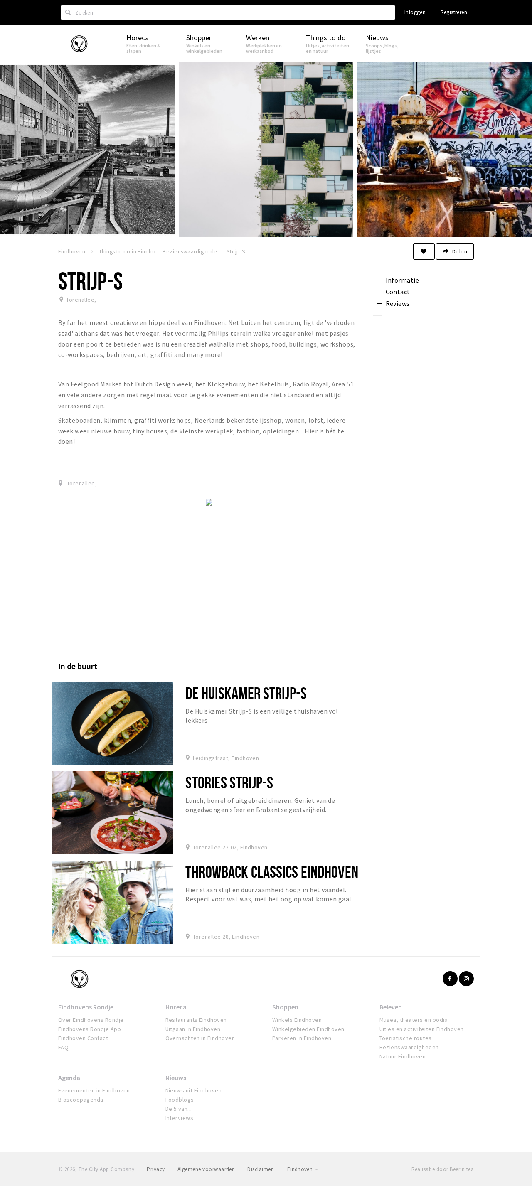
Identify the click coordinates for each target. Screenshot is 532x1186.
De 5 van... (178, 1108)
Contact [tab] (398, 292)
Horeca (176, 1007)
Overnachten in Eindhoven (200, 1038)
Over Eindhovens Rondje (91, 1020)
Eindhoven (300, 1169)
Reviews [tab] (398, 303)
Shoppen (285, 1007)
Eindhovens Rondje (85, 1007)
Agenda (69, 1077)
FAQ (63, 1047)
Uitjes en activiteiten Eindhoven (421, 1029)
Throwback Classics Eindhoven (271, 872)
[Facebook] (450, 978)
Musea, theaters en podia (413, 1020)
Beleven (390, 1007)
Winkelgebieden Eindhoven (308, 1029)
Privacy (156, 1169)
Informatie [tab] (402, 280)
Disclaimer (260, 1169)
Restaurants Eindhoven (196, 1020)
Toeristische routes (405, 1038)
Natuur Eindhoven (402, 1056)
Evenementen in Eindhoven (94, 1090)
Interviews (179, 1118)
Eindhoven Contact (83, 1038)
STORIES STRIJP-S (229, 782)
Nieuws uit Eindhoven (193, 1090)
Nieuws (175, 1077)
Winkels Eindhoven (297, 1020)
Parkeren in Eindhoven (301, 1038)
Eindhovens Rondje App (89, 1029)
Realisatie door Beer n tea (442, 1169)
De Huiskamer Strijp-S (246, 693)
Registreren (454, 12)
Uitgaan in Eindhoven (193, 1029)
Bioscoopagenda (80, 1099)
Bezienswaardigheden (409, 1047)
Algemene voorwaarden (206, 1169)
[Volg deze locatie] (424, 251)
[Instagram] (466, 978)
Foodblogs (179, 1099)
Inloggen (415, 12)
